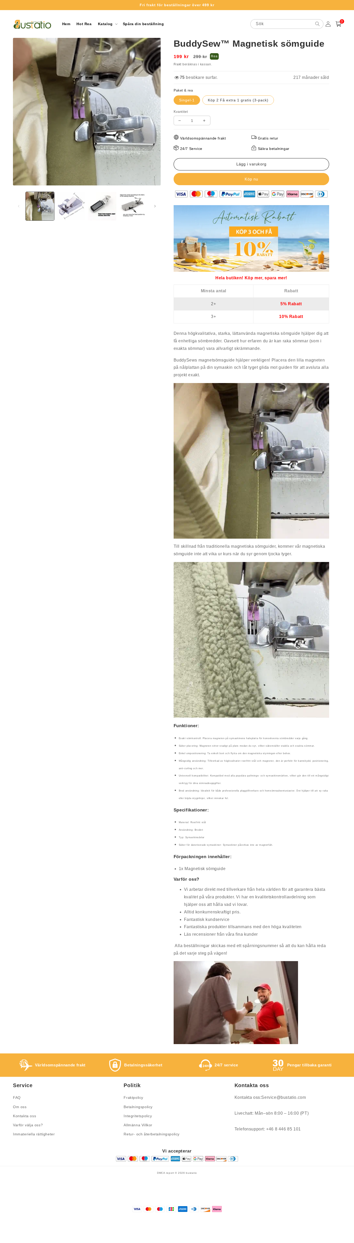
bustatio (191, 1172)
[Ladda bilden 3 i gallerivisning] (102, 206)
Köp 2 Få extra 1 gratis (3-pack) (238, 100)
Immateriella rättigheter (34, 1134)
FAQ (17, 1097)
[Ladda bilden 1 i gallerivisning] (40, 206)
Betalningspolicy (138, 1107)
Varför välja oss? (28, 1125)
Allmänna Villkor (138, 1125)
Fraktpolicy (133, 1097)
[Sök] (317, 23)
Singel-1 (187, 100)
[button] (107, 23)
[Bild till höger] (155, 206)
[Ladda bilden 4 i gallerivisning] (133, 206)
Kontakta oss (24, 1116)
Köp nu (251, 179)
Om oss (20, 1107)
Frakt (178, 64)
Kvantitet (181, 112)
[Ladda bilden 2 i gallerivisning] (71, 206)
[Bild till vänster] (18, 206)
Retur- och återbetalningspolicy (152, 1134)
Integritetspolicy (138, 1116)
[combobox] (287, 24)
